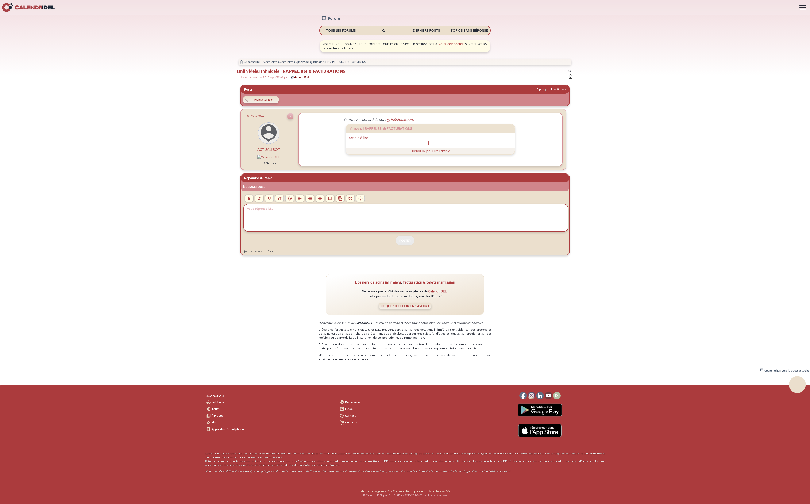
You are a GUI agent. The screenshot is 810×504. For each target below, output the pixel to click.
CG (389, 491)
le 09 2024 (254, 116)
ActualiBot (268, 150)
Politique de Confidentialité (425, 491)
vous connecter (451, 44)
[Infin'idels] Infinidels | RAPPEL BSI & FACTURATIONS (291, 71)
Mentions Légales (372, 491)
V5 (448, 491)
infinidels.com (400, 119)
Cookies (398, 491)
